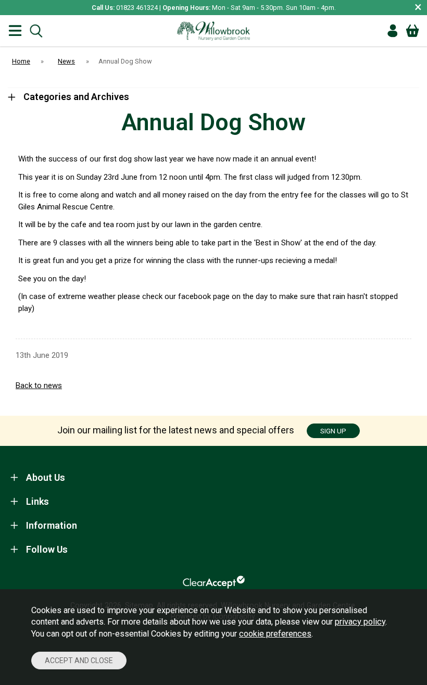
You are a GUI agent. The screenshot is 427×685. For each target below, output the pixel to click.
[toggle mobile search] (36, 31)
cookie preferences (275, 634)
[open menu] (15, 31)
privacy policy (360, 622)
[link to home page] (213, 30)
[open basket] (412, 31)
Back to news (39, 385)
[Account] (392, 31)
